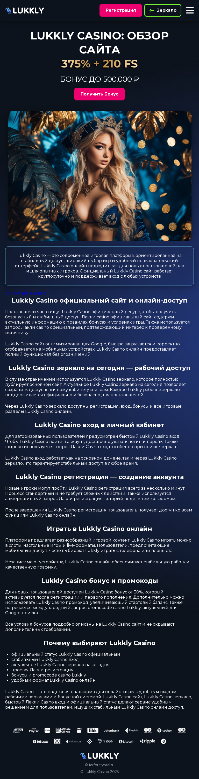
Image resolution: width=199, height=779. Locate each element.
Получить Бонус (99, 94)
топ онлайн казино (25, 293)
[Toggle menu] (190, 10)
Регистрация (121, 10)
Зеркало (166, 10)
